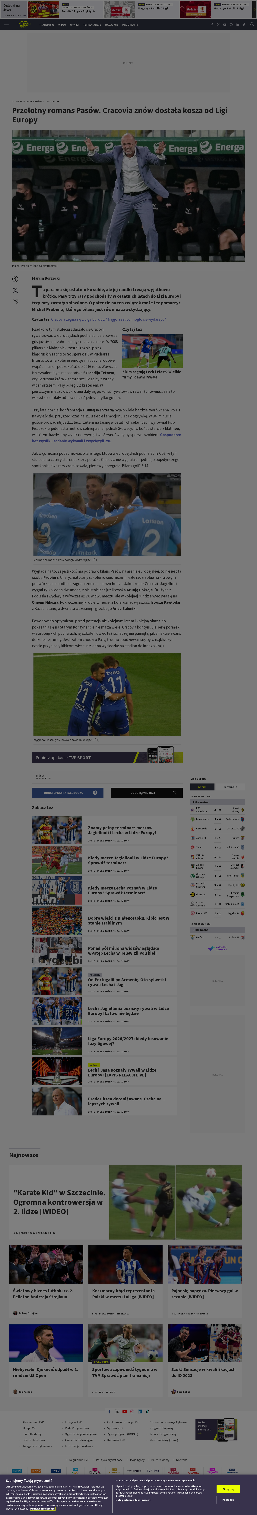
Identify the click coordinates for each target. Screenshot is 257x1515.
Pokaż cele (228, 1499)
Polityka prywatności (42, 1508)
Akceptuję (228, 1489)
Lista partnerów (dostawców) (133, 1500)
